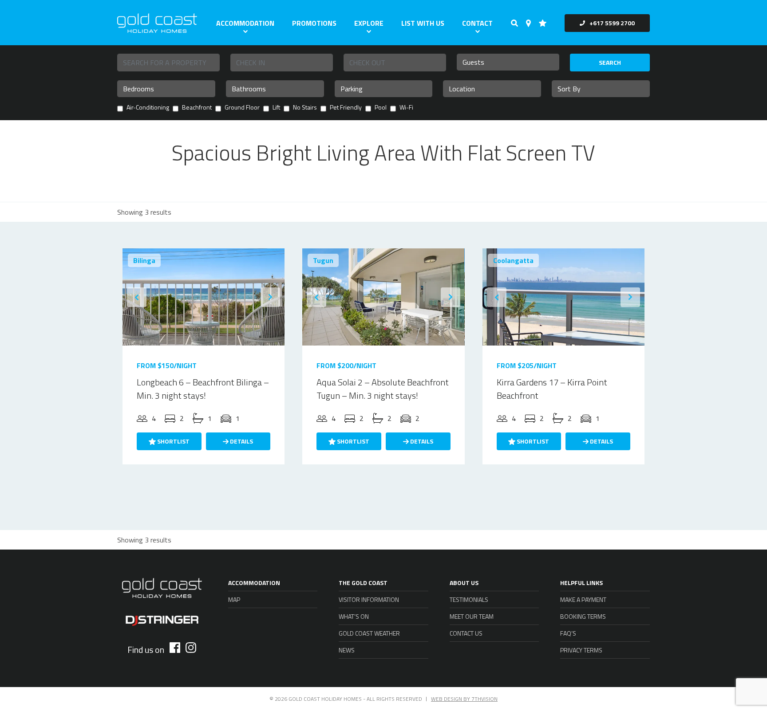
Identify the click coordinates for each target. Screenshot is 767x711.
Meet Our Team (472, 616)
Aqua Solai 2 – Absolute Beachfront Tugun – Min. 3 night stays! (382, 388)
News (347, 650)
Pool (381, 108)
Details (241, 441)
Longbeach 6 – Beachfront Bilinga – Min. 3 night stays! (203, 388)
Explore (369, 23)
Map (234, 599)
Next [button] (270, 297)
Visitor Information (369, 599)
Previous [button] (136, 297)
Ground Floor (242, 108)
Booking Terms (583, 616)
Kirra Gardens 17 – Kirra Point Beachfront (552, 388)
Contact (477, 23)
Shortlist (173, 441)
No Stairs (305, 108)
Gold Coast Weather (369, 633)
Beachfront (197, 108)
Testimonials (469, 599)
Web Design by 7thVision (464, 699)
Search (610, 62)
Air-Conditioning (148, 108)
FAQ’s (568, 633)
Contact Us (466, 633)
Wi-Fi (406, 108)
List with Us (422, 23)
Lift (276, 108)
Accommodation (245, 23)
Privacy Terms (581, 650)
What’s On (354, 616)
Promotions (314, 23)
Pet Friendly (346, 108)
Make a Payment (583, 599)
